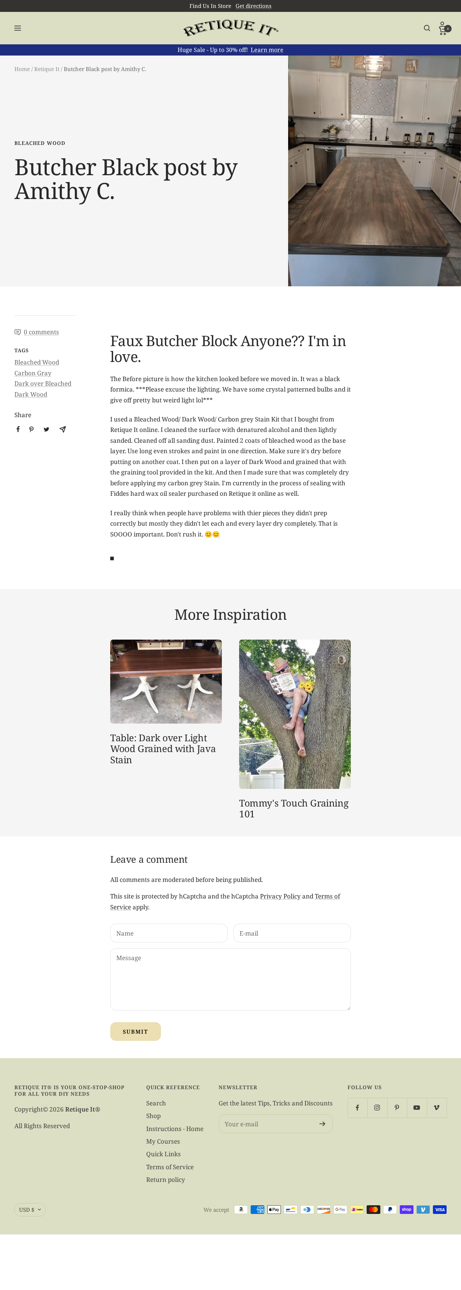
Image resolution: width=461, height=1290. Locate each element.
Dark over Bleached (42, 383)
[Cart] (443, 31)
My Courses (163, 1141)
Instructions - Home (174, 1129)
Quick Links (163, 1154)
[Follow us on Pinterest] (397, 1108)
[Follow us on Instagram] (377, 1108)
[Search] (427, 28)
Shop (153, 1116)
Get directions (254, 5)
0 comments (41, 332)
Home (22, 68)
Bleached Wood (40, 143)
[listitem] (18, 429)
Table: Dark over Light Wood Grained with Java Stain (163, 748)
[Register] (322, 1123)
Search (156, 1103)
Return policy (165, 1179)
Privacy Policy (280, 896)
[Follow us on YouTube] (417, 1108)
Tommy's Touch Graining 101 (293, 808)
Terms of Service (170, 1167)
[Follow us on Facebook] (357, 1108)
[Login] (443, 25)
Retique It (46, 68)
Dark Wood (30, 394)
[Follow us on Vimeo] (437, 1108)
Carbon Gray (33, 373)
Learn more (267, 50)
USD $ (26, 1209)
